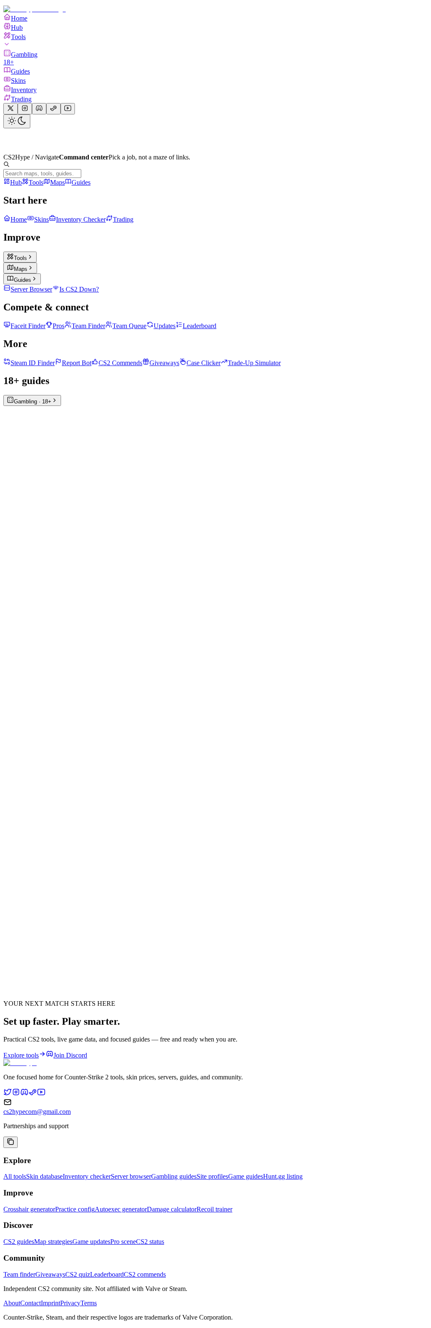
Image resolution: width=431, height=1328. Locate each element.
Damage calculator (172, 1209)
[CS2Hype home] (20, 1062)
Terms (88, 1303)
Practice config (75, 1209)
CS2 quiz (77, 1274)
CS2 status (150, 1241)
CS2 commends (145, 1274)
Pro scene (123, 1241)
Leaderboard (107, 1274)
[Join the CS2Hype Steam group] (33, 1093)
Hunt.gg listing (283, 1176)
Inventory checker (87, 1176)
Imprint (50, 1303)
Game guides (245, 1176)
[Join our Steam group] (53, 108)
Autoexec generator (121, 1209)
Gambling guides (174, 1176)
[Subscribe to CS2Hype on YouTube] (41, 1093)
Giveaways (50, 1274)
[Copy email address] (10, 1142)
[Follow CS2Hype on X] (7, 1093)
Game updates (91, 1241)
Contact (30, 1303)
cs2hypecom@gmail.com (37, 1111)
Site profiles (212, 1176)
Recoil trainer (214, 1209)
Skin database (44, 1176)
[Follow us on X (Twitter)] (10, 108)
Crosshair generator (29, 1209)
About (11, 1303)
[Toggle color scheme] (16, 121)
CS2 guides (18, 1241)
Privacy (70, 1303)
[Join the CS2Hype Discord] (24, 1093)
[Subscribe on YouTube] (68, 108)
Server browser (131, 1176)
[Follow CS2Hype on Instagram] (16, 1093)
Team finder (19, 1274)
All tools (14, 1176)
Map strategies (53, 1241)
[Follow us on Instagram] (25, 108)
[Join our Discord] (39, 108)
